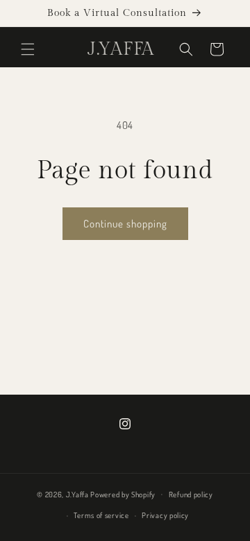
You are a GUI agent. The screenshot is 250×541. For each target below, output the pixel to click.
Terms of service (101, 515)
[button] (27, 49)
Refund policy (191, 494)
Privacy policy (165, 515)
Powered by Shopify (123, 494)
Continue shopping (125, 223)
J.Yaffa (77, 494)
